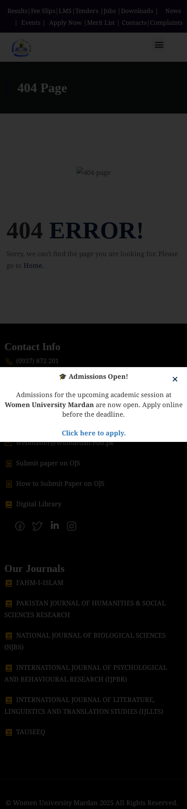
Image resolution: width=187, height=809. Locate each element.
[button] (175, 379)
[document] (93, 404)
